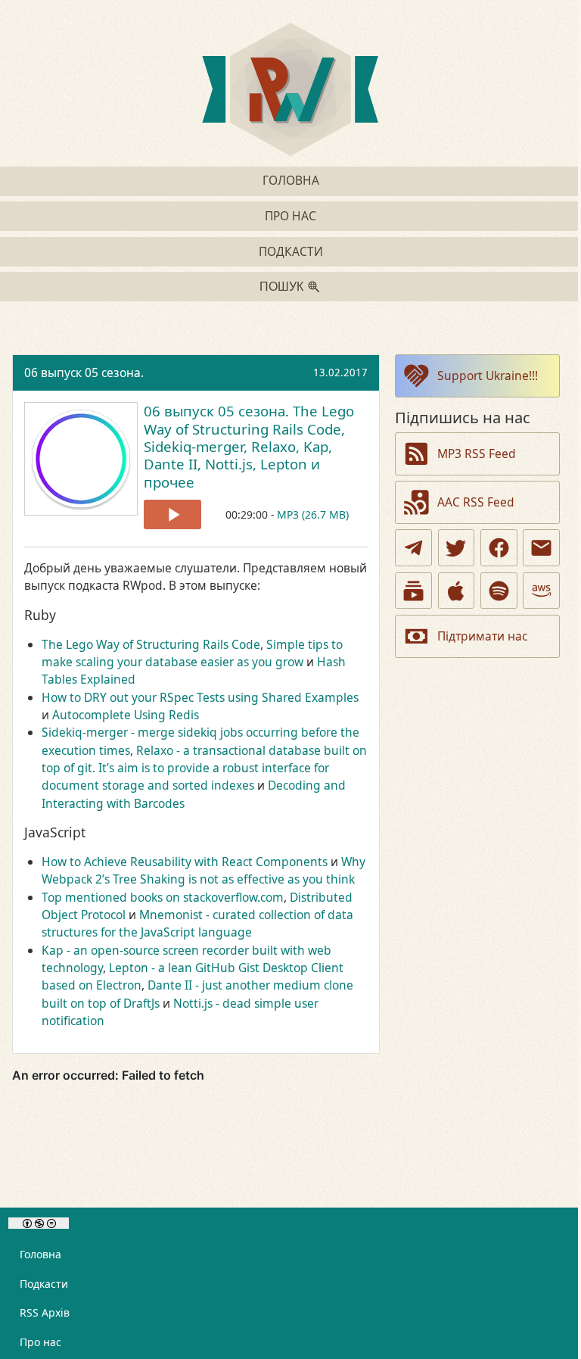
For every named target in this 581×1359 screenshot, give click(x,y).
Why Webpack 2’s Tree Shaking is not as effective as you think (203, 870)
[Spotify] (498, 590)
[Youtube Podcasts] (413, 590)
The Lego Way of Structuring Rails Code (151, 644)
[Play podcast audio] (172, 514)
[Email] (541, 547)
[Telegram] (413, 547)
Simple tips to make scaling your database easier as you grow (192, 653)
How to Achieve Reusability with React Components (185, 861)
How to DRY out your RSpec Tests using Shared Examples (200, 697)
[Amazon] (541, 590)
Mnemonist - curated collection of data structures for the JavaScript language (197, 923)
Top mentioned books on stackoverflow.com (163, 897)
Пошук (281, 286)
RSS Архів (45, 1312)
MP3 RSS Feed (476, 453)
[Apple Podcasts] (456, 590)
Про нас (290, 215)
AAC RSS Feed (475, 502)
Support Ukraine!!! (487, 375)
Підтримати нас (482, 636)
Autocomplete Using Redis (125, 714)
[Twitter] (456, 547)
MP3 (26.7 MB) (313, 514)
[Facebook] (498, 547)
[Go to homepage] (290, 92)
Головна (291, 180)
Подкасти (291, 251)
